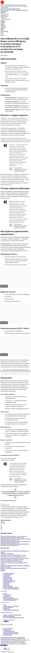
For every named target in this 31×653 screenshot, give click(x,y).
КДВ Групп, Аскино (23, 558)
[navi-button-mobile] (2, 33)
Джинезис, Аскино (21, 555)
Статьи (2, 35)
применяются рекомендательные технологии (13, 638)
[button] (2, 28)
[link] (3, 25)
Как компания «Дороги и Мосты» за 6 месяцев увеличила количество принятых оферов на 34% (15, 544)
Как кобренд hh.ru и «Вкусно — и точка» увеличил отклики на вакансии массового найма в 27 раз (15, 539)
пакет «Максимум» (6, 243)
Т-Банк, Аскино (21, 556)
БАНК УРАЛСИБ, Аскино (15, 561)
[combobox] (6, 649)
